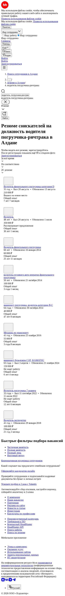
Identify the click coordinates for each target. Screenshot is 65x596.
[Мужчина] (8, 181)
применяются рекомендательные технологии (26, 564)
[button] (4, 58)
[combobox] (15, 95)
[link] (6, 51)
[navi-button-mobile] (4, 67)
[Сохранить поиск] (4, 114)
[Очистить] (5, 102)
